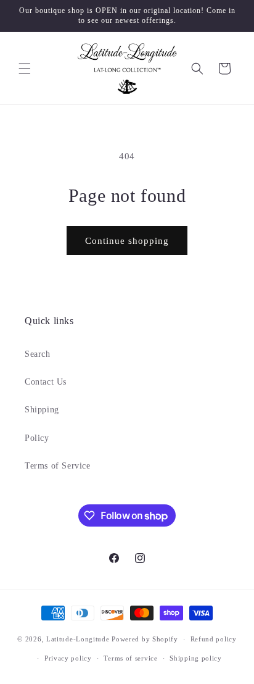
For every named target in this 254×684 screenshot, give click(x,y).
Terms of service (130, 658)
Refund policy (213, 639)
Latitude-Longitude (78, 639)
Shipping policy (196, 658)
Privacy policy (68, 658)
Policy (37, 438)
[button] (24, 68)
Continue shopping (127, 241)
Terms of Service (58, 465)
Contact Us (46, 381)
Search (38, 354)
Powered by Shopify (145, 639)
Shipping (42, 409)
